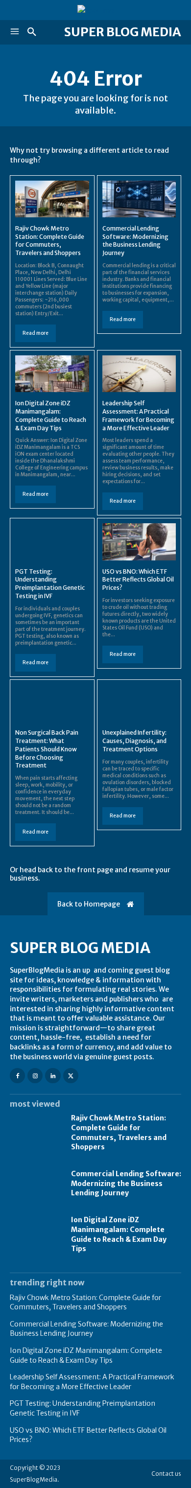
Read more (35, 333)
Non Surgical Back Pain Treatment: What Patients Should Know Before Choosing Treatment (46, 749)
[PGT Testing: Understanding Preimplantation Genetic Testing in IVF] (52, 541)
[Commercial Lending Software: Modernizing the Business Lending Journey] (139, 199)
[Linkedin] (52, 1075)
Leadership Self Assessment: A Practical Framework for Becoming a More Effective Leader (92, 1381)
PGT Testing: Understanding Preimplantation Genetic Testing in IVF (50, 584)
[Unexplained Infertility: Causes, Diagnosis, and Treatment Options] (139, 703)
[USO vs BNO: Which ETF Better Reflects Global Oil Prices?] (139, 541)
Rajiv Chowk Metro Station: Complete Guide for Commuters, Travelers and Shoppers (49, 240)
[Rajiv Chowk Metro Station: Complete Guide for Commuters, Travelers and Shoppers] (52, 199)
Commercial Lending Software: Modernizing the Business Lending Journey (135, 240)
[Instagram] (35, 1075)
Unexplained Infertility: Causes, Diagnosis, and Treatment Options (134, 741)
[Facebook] (17, 1075)
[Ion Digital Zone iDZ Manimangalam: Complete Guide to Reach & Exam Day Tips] (52, 373)
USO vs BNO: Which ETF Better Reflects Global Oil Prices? (138, 580)
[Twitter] (70, 1075)
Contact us (166, 1473)
